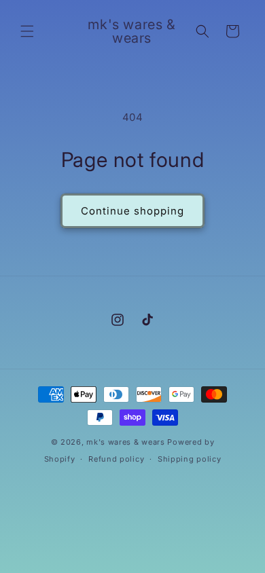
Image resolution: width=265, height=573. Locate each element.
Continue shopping (132, 210)
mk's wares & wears (126, 442)
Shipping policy (190, 459)
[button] (27, 31)
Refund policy (116, 459)
